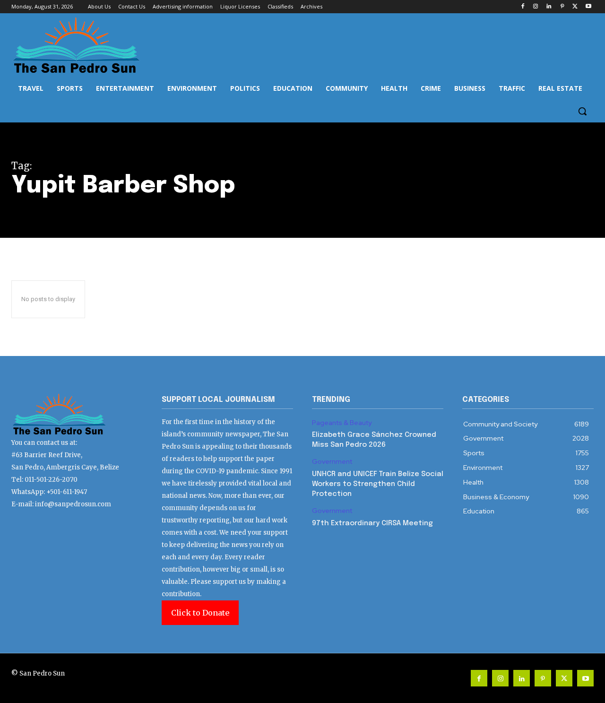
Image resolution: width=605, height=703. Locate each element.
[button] (582, 111)
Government (332, 462)
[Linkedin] (549, 6)
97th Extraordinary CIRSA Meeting (372, 523)
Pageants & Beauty (342, 423)
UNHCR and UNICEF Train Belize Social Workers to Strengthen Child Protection (377, 484)
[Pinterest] (562, 6)
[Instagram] (535, 6)
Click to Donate (200, 612)
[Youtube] (588, 6)
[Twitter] (575, 6)
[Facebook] (522, 6)
